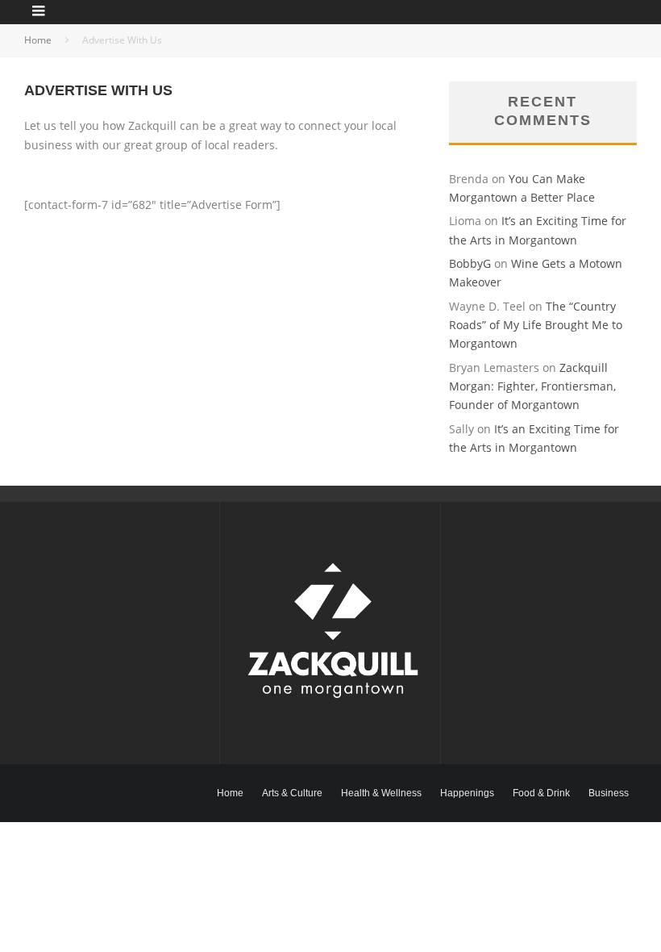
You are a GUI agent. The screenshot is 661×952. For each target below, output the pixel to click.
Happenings (467, 793)
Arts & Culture (292, 793)
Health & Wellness (381, 793)
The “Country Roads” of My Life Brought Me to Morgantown (535, 325)
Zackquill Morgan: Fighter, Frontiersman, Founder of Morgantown (532, 386)
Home (230, 793)
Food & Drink (541, 793)
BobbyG (470, 263)
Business (608, 793)
